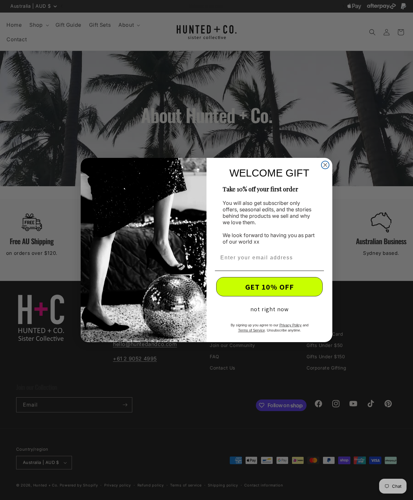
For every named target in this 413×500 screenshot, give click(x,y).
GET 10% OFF (269, 287)
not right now (269, 309)
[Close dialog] (325, 165)
